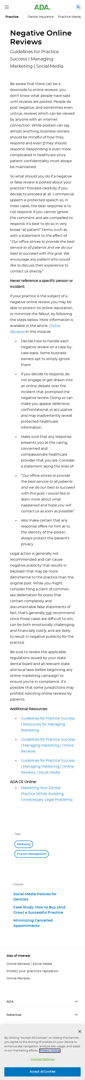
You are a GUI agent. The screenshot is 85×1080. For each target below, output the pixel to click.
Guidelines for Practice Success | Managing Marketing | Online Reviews (48, 745)
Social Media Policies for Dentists (35, 896)
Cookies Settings (42, 1059)
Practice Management (31, 854)
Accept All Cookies (42, 1071)
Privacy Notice (50, 1050)
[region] (42, 1052)
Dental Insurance (41, 16)
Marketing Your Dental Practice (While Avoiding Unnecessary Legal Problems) (47, 793)
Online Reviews (18, 978)
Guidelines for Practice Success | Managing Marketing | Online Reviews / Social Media (48, 766)
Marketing (24, 844)
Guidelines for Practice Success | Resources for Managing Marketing (48, 724)
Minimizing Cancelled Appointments (33, 923)
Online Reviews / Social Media (29, 964)
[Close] (80, 1031)
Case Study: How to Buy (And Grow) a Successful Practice (39, 910)
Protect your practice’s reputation (32, 971)
